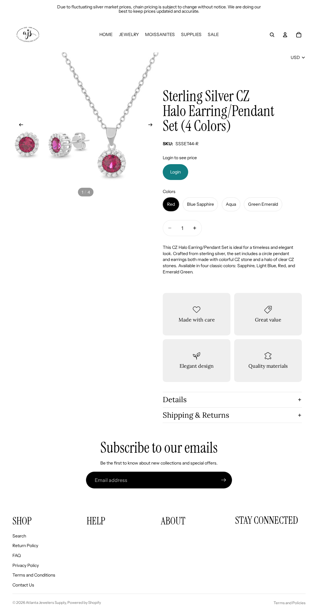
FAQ (16, 555)
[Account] (285, 35)
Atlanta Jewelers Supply (46, 602)
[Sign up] (223, 480)
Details (175, 399)
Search (19, 536)
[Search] (272, 35)
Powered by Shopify (84, 602)
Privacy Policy (25, 565)
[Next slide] (152, 126)
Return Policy (25, 545)
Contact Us (23, 585)
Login (175, 172)
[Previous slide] (19, 126)
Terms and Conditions (33, 575)
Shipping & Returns (196, 415)
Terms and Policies (290, 602)
